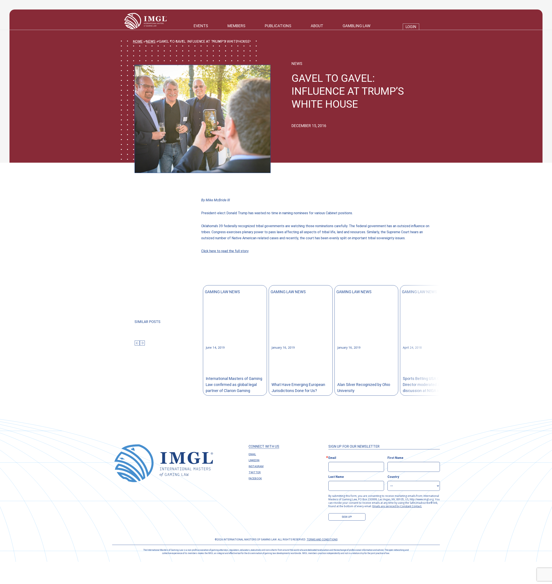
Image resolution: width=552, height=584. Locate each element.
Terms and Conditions (322, 539)
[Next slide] (142, 343)
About (317, 26)
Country (393, 476)
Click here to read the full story (225, 251)
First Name (395, 457)
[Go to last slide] (137, 343)
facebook (255, 478)
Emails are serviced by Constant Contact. (397, 506)
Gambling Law (356, 26)
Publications (278, 26)
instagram (256, 466)
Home (138, 41)
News (150, 41)
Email (252, 454)
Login (411, 26)
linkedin (254, 460)
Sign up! (347, 516)
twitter (255, 472)
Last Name (336, 476)
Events (201, 26)
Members (236, 26)
